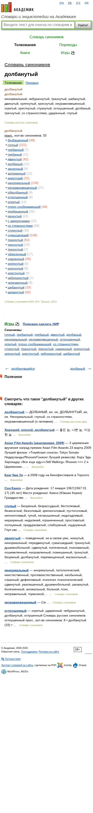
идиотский (15, 178)
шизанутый (16, 292)
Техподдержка (29, 651)
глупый (13, 145)
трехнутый (15, 249)
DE (70, 3)
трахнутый (15, 240)
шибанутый (16, 287)
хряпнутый (15, 263)
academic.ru (17, 7)
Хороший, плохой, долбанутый (30, 430)
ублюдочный (17, 254)
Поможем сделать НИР (41, 324)
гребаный (15, 154)
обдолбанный (18, 192)
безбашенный (18, 140)
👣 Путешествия (11, 658)
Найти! (83, 25)
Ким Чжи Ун (14, 475)
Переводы (68, 45)
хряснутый (15, 268)
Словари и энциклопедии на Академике (38, 16)
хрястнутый (16, 273)
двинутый (15, 159)
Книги (25, 53)
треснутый (15, 244)
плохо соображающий (24, 206)
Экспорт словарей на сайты (17, 665)
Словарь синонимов (47, 37)
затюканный (17, 173)
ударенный (16, 259)
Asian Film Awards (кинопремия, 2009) (34, 443)
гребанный (16, 149)
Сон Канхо (13, 488)
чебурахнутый (18, 278)
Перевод (32, 83)
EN (62, 3)
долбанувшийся (23, 368)
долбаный (15, 164)
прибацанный (18, 211)
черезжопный (18, 282)
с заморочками (19, 221)
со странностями (20, 225)
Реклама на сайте (49, 651)
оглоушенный (18, 197)
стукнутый (15, 230)
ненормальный (19, 183)
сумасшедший (18, 235)
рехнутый (15, 216)
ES (78, 3)
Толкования (25, 45)
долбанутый (14, 412)
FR (86, 3)
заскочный (15, 168)
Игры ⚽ (68, 53)
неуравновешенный (22, 187)
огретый (14, 202)
